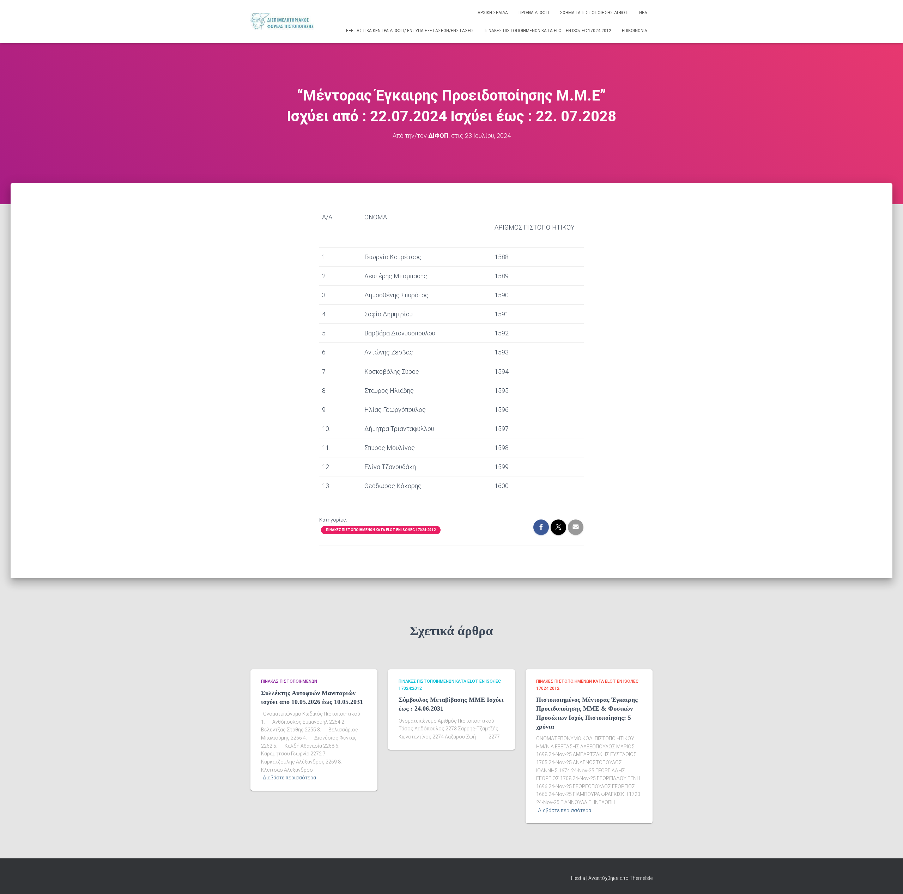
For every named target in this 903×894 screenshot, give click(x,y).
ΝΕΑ (643, 12)
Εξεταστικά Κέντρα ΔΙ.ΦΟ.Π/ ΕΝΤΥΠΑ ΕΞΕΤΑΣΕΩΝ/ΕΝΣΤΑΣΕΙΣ (410, 30)
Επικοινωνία (634, 30)
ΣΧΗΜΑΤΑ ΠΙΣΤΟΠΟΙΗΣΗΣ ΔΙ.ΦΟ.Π (594, 12)
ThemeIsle (641, 878)
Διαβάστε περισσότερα (289, 777)
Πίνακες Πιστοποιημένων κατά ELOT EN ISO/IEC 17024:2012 (548, 30)
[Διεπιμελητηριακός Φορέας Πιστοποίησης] (282, 21)
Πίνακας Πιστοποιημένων (289, 681)
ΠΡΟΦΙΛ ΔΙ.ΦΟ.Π (534, 12)
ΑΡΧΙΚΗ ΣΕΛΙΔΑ (493, 12)
